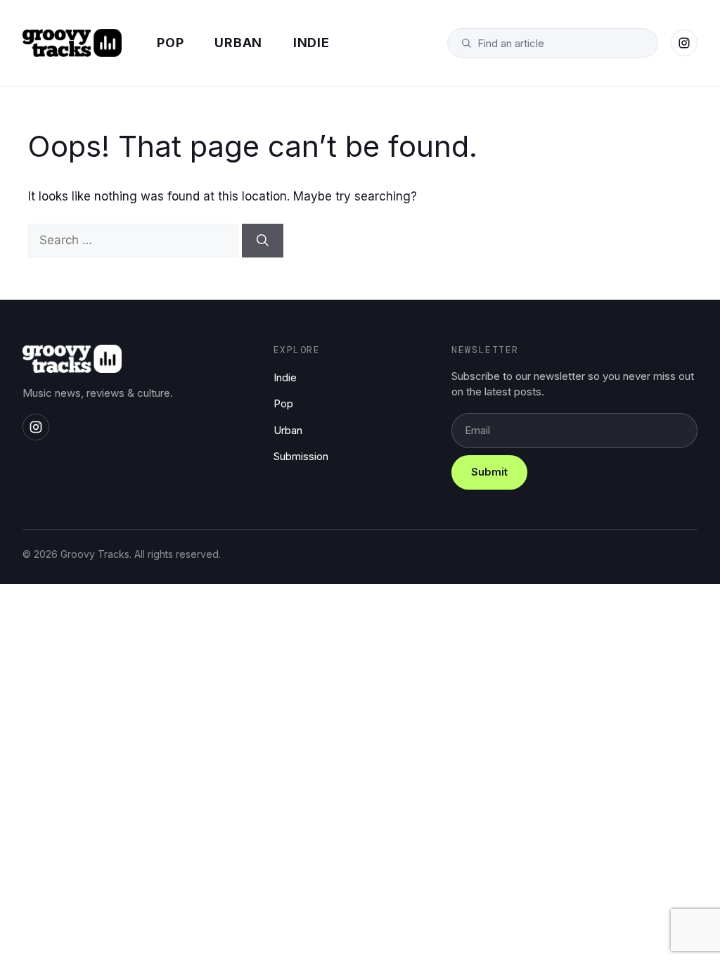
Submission (301, 456)
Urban (238, 42)
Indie (311, 42)
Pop (170, 42)
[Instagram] (684, 43)
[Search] (262, 240)
